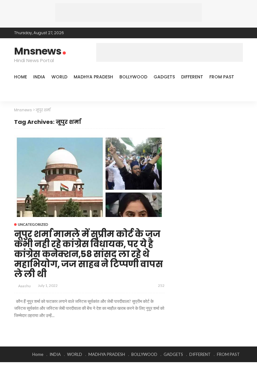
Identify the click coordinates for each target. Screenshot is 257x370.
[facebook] (214, 33)
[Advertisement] (128, 12)
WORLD (59, 77)
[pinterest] (231, 33)
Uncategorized (33, 224)
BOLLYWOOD (133, 77)
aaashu (24, 285)
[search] (235, 93)
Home (20, 77)
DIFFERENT (192, 77)
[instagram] (239, 33)
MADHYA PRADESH (93, 77)
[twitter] (222, 33)
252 (161, 285)
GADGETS (164, 77)
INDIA (39, 77)
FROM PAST (221, 77)
